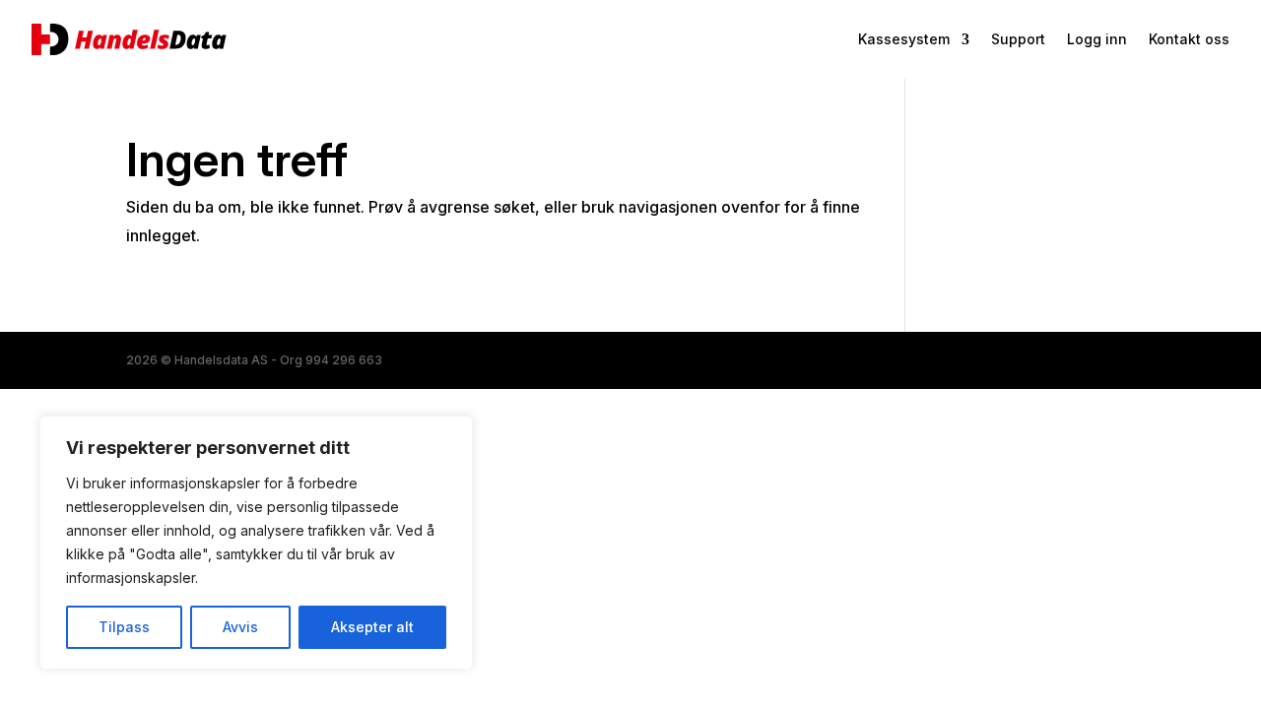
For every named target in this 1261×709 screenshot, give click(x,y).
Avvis (240, 626)
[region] (256, 543)
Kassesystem (904, 39)
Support (1018, 39)
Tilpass (124, 626)
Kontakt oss (1189, 39)
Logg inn (1097, 39)
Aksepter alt (372, 626)
